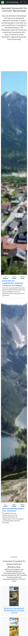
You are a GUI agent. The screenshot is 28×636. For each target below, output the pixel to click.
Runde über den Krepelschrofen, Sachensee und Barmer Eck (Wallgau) (12, 283)
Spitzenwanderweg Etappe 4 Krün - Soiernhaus (13, 509)
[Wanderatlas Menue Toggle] (25, 2)
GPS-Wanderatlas (12, 2)
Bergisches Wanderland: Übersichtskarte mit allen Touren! (14, 610)
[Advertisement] (14, 56)
